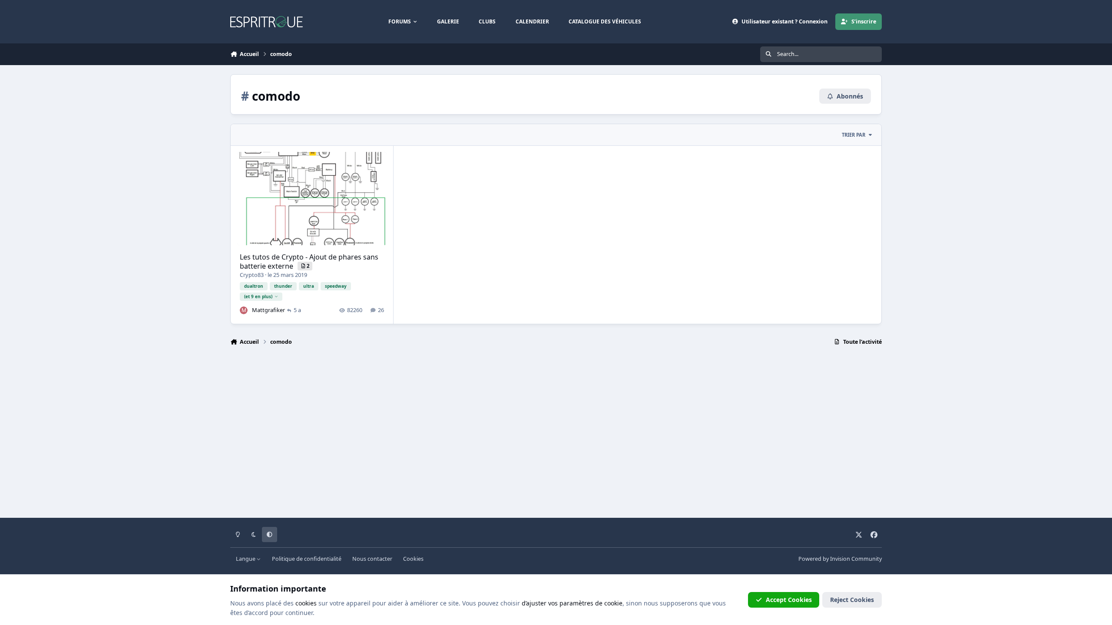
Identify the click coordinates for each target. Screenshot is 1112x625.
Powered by (840, 558)
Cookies (413, 558)
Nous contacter (372, 558)
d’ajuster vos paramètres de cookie (572, 603)
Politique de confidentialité (306, 558)
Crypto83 (252, 275)
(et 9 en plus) (258, 296)
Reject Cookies (852, 599)
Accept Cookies (789, 599)
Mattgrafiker (268, 310)
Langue (246, 558)
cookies (306, 603)
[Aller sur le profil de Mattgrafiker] (244, 310)
